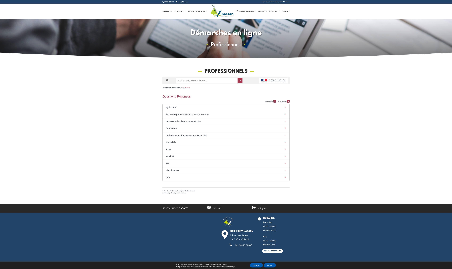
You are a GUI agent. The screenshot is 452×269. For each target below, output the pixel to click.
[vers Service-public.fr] (273, 81)
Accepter (256, 265)
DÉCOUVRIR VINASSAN (245, 11)
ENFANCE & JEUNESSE (196, 11)
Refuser (269, 265)
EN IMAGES (262, 11)
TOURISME (273, 11)
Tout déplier (282, 101)
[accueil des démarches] (167, 80)
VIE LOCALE (179, 11)
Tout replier (269, 101)
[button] (226, 107)
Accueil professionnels (172, 87)
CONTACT (286, 11)
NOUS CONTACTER (272, 251)
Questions (186, 87)
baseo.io (183, 193)
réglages (232, 266)
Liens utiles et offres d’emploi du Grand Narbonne (276, 2)
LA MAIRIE (166, 11)
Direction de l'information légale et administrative (179, 191)
